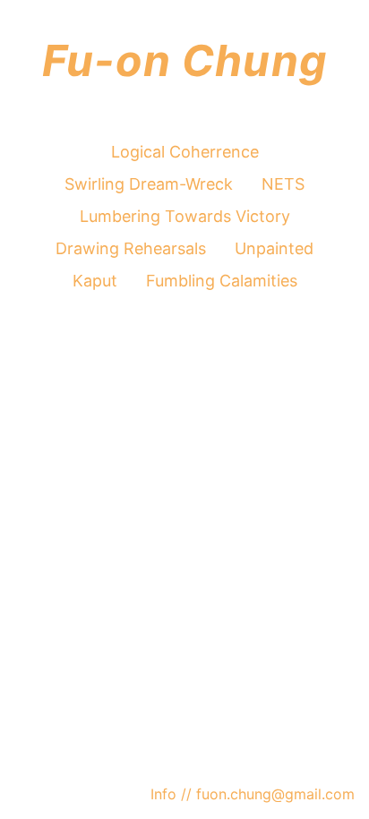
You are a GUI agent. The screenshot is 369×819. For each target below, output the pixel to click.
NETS (283, 184)
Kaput (95, 280)
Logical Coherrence (185, 151)
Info (165, 794)
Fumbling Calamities (221, 280)
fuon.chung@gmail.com (273, 794)
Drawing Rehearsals (131, 248)
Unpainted (274, 248)
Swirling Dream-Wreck (148, 184)
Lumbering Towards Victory (185, 216)
